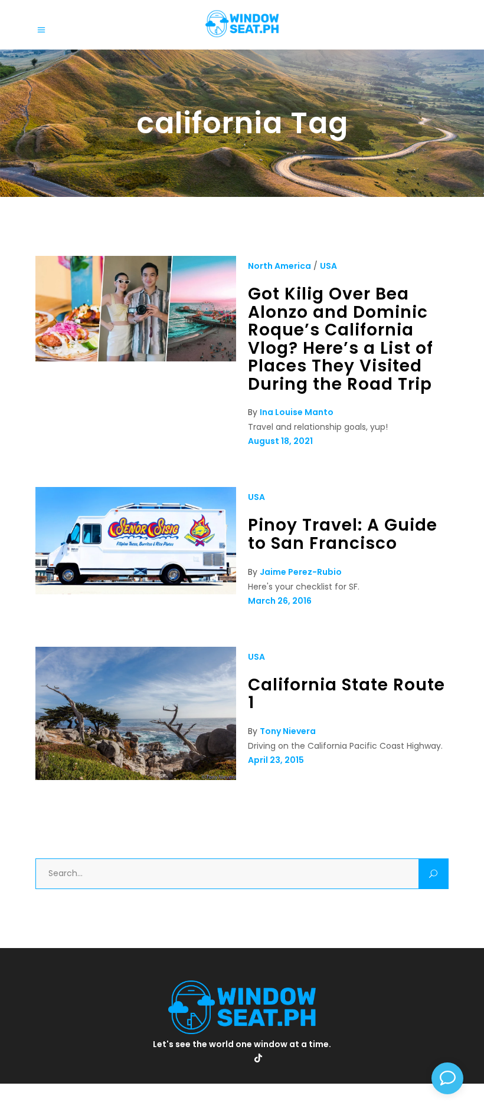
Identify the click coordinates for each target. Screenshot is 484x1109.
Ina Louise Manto (296, 412)
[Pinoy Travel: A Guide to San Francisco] (135, 591)
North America (279, 266)
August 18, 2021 (280, 441)
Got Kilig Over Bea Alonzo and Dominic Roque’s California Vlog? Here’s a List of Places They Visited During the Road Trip (340, 339)
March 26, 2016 (280, 601)
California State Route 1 (346, 694)
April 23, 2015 (276, 760)
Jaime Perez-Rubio (301, 572)
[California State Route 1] (135, 777)
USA (328, 266)
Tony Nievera (288, 731)
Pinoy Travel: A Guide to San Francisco (342, 534)
